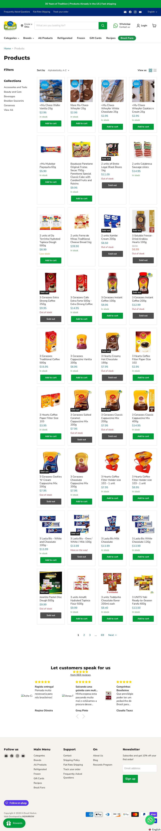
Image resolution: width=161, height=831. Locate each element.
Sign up (130, 779)
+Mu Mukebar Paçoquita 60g (48, 165)
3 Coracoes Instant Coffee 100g (111, 299)
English (151, 11)
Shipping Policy (71, 760)
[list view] (155, 70)
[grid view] (150, 70)
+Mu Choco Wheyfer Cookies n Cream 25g (143, 108)
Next (111, 635)
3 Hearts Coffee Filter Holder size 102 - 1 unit (111, 480)
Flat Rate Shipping (41, 12)
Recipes (111, 38)
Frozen (81, 38)
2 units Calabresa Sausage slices (142, 165)
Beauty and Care (13, 91)
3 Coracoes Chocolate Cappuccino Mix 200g (79, 481)
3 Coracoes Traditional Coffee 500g (50, 359)
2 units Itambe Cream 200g (109, 237)
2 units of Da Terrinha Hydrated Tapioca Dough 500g (50, 240)
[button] (78, 716)
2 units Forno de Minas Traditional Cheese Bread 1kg (80, 239)
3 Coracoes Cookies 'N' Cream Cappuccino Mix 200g (51, 481)
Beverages (9, 96)
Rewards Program (102, 764)
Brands (27, 38)
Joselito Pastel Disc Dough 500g (51, 598)
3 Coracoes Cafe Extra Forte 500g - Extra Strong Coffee (81, 301)
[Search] (103, 25)
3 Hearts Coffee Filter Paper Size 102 (141, 359)
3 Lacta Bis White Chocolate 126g (142, 540)
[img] (80, 671)
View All (8, 109)
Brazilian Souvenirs (14, 100)
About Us (98, 755)
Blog (95, 760)
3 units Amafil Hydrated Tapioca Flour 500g (80, 600)
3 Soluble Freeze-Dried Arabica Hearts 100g (142, 239)
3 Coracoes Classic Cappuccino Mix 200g (111, 418)
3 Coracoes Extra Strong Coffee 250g (49, 301)
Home (7, 48)
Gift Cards (96, 38)
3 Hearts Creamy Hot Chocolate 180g (111, 359)
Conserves (9, 105)
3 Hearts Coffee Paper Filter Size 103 (49, 418)
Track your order (60, 12)
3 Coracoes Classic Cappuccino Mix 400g (142, 418)
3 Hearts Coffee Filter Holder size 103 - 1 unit (142, 480)
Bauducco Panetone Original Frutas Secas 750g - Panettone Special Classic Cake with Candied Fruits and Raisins (81, 173)
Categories (10, 38)
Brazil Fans (127, 38)
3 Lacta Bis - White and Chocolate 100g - (51, 542)
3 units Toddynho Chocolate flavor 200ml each (111, 600)
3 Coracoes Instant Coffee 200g (142, 299)
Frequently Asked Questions (17, 12)
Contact (67, 755)
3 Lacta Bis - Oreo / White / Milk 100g (81, 540)
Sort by (41, 70)
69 (102, 635)
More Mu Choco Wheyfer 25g (79, 106)
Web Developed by (19, 816)
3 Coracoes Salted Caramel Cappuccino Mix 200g (80, 419)
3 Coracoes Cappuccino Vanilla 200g (81, 359)
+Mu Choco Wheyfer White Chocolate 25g (110, 108)
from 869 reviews (80, 675)
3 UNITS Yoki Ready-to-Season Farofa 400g (142, 600)
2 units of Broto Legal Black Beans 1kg (111, 167)
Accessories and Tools (15, 87)
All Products (45, 38)
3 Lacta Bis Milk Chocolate (110, 540)
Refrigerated (64, 38)
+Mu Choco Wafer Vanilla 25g (50, 106)
